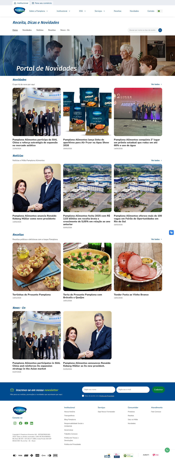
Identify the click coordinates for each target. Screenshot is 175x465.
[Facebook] (20, 423)
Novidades (134, 11)
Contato (151, 11)
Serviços (98, 11)
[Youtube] (26, 423)
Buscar (160, 30)
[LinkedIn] (31, 423)
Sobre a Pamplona (37, 11)
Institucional (22, 3)
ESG (81, 11)
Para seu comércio (43, 3)
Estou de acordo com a (99, 396)
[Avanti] (146, 455)
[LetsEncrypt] (107, 455)
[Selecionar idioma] (159, 11)
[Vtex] (155, 455)
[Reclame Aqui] (128, 455)
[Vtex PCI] (117, 455)
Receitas (117, 11)
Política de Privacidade (107, 396)
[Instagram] (14, 423)
